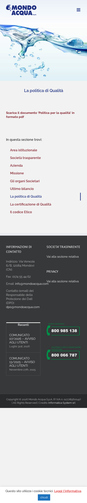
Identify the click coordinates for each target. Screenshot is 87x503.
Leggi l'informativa (67, 491)
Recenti (23, 325)
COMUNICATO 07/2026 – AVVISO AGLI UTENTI (22, 338)
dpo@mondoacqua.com (23, 307)
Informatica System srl (61, 402)
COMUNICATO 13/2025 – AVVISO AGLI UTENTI (22, 362)
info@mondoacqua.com (32, 284)
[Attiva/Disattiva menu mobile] (79, 10)
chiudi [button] (44, 497)
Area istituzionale (23, 150)
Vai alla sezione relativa (63, 256)
